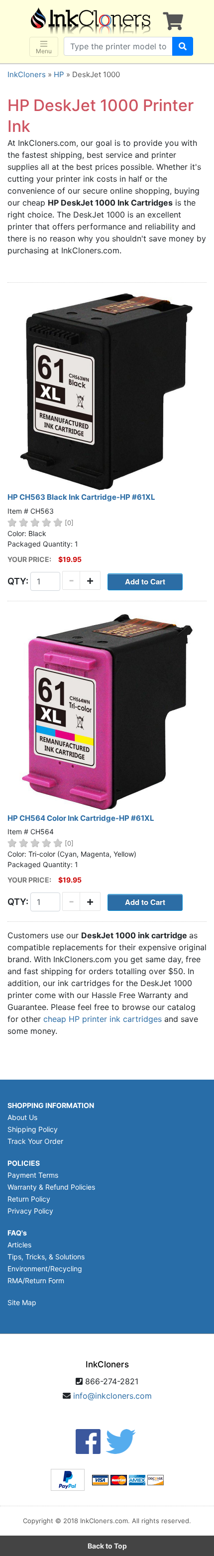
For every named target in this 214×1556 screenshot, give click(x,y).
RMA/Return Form (35, 1280)
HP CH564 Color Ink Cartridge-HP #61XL (80, 818)
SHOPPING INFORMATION (50, 1105)
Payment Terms (32, 1175)
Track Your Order (35, 1141)
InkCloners (26, 74)
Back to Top (107, 1546)
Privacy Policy (30, 1211)
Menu (44, 51)
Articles (19, 1244)
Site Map (21, 1302)
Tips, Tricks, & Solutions (46, 1256)
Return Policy (28, 1199)
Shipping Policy (32, 1129)
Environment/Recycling (44, 1268)
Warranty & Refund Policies (51, 1187)
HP (59, 74)
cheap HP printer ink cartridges (102, 1019)
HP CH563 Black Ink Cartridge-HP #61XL (81, 497)
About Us (22, 1117)
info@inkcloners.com (112, 1396)
